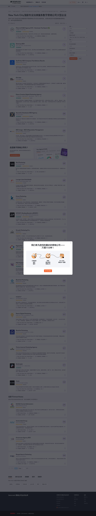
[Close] (70, 242)
